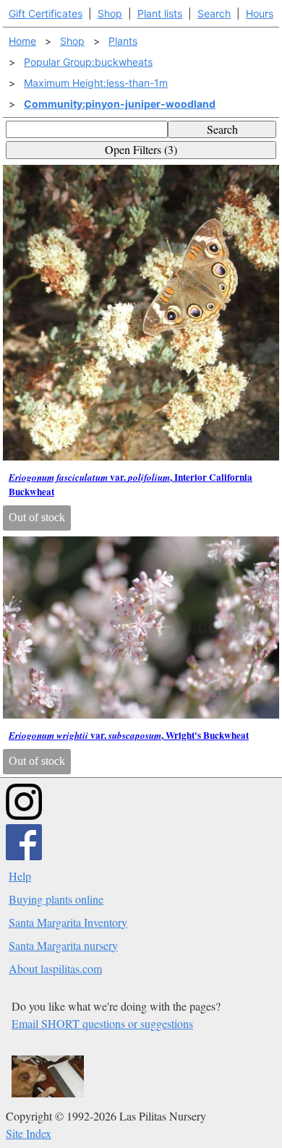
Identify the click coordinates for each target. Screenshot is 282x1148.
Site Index (28, 1133)
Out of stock (37, 517)
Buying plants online (56, 899)
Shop (110, 13)
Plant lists (159, 13)
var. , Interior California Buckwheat (130, 485)
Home (22, 41)
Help (20, 875)
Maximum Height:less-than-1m (96, 83)
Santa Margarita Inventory (68, 922)
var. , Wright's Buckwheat (129, 735)
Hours (259, 13)
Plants (122, 41)
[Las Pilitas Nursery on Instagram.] (24, 815)
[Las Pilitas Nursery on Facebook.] (24, 855)
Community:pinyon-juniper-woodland (119, 104)
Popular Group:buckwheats (88, 62)
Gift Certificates (45, 13)
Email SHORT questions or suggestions (102, 1023)
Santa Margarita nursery (63, 945)
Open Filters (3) (141, 149)
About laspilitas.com (55, 968)
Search (214, 13)
